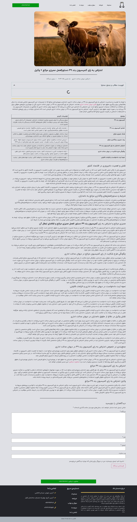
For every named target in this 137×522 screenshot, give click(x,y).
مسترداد (109, 5)
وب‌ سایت (122, 453)
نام (124, 437)
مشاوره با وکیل (74, 362)
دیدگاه (123, 411)
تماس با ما (72, 5)
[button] (14, 85)
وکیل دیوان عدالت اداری (80, 79)
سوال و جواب (91, 5)
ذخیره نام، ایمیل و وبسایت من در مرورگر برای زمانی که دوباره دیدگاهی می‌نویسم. (96, 461)
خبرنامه (101, 5)
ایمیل (123, 445)
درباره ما (81, 5)
